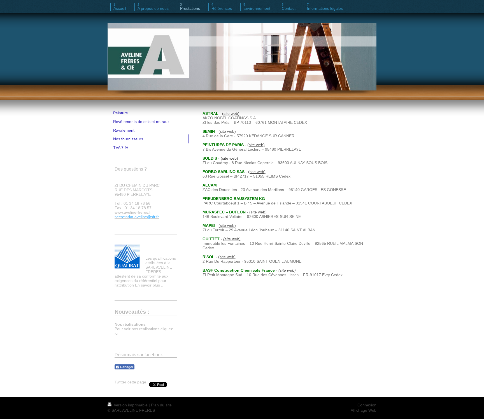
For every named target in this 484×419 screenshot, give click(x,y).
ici (116, 333)
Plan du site (161, 405)
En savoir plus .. (149, 285)
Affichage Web (363, 410)
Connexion (366, 405)
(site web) (230, 113)
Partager (126, 367)
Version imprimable (131, 405)
